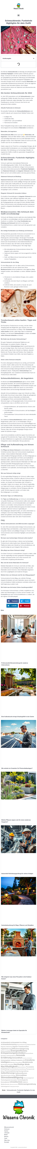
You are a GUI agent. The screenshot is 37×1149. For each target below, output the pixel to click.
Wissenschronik (9, 1127)
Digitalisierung (6, 1049)
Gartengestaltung (11, 1055)
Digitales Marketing (6, 1046)
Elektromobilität (5, 1051)
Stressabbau (21, 1075)
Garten (6, 1131)
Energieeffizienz (19, 1051)
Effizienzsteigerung (20, 1049)
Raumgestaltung (23, 1071)
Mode (3, 1090)
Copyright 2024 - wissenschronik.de (18, 1147)
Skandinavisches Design (8, 1075)
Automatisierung (22, 1044)
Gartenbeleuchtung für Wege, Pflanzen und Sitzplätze (17, 925)
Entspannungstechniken (13, 1053)
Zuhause (6, 1129)
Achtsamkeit (5, 1042)
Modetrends (27, 1062)
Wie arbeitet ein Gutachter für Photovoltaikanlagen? (17, 768)
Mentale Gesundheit (16, 1062)
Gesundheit (17, 1058)
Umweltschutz (16, 1082)
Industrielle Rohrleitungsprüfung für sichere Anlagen (17, 873)
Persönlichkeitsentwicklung (17, 1069)
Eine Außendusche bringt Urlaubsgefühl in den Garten (17, 716)
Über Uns (7, 1140)
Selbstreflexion (21, 1073)
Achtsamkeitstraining (9, 1044)
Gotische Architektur (27, 1058)
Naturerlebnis (22, 1067)
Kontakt (6, 1142)
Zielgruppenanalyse (14, 1086)
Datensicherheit (31, 1044)
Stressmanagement (28, 1078)
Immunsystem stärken (8, 1060)
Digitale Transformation (21, 1046)
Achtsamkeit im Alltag (18, 1042)
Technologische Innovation (9, 1080)
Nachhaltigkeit (9, 1066)
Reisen (6, 1136)
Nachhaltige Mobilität (7, 1064)
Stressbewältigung (12, 1077)
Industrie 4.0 (20, 1060)
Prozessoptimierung (11, 1071)
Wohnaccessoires (14, 1084)
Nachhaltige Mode (22, 1064)
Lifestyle (6, 1132)
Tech (5, 1138)
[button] (18, 15)
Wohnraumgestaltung (27, 1084)
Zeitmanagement (5, 1086)
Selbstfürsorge (8, 1073)
